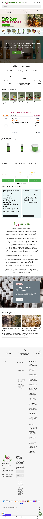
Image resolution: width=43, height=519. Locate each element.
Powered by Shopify (20, 511)
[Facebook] (40, 507)
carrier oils (32, 270)
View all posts (19, 312)
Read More (9, 12)
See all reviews (37, 115)
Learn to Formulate (26, 52)
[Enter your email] (23, 475)
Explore (25, 12)
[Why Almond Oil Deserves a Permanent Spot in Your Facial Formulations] (31, 321)
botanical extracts (17, 270)
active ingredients (25, 270)
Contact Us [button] (20, 299)
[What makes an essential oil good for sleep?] (11, 321)
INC (20, 2)
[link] (21, 133)
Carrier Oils (21, 101)
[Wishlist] (30, 2)
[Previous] (2, 99)
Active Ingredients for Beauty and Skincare (6, 103)
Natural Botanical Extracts (29, 102)
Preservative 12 (5, 163)
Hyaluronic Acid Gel (32, 163)
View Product (8, 180)
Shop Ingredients (16, 52)
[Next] (40, 99)
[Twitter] (40, 509)
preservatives (21, 272)
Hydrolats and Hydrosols (37, 102)
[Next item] (42, 162)
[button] (6, 126)
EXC (22, 2)
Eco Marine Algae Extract (20, 163)
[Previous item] (1, 162)
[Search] (39, 6)
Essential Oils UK (13, 102)
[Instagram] (40, 511)
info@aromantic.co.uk (9, 474)
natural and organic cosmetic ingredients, (24, 269)
